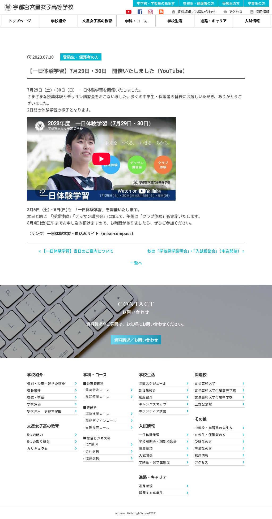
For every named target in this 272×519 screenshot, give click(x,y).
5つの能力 (35, 434)
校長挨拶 (34, 390)
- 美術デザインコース (99, 420)
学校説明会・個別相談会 (158, 441)
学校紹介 (58, 20)
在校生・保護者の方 (198, 3)
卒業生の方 (256, 3)
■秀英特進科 (93, 383)
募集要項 (146, 448)
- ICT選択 (90, 444)
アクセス (236, 12)
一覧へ (136, 263)
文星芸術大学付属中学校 (214, 397)
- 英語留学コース (96, 396)
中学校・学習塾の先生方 (156, 3)
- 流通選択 (91, 458)
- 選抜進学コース (96, 413)
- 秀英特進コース (96, 389)
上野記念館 (203, 404)
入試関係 (146, 455)
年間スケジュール (152, 383)
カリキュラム (37, 448)
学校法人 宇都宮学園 (44, 411)
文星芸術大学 (205, 383)
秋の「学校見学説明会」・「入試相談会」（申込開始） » (195, 251)
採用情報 (262, 12)
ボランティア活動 (152, 411)
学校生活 (174, 20)
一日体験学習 (149, 434)
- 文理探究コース (96, 427)
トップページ (19, 20)
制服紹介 (146, 397)
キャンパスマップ (153, 404)
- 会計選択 (91, 451)
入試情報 (252, 20)
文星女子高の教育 (97, 20)
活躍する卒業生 (151, 492)
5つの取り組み (38, 441)
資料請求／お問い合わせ (196, 12)
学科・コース (136, 20)
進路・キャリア (214, 20)
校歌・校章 (35, 397)
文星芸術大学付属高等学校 (215, 390)
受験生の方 (231, 3)
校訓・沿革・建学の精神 (46, 383)
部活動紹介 (147, 390)
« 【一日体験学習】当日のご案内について (76, 251)
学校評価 (34, 404)
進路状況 (146, 485)
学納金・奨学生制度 (154, 462)
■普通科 (90, 407)
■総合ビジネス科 (97, 438)
